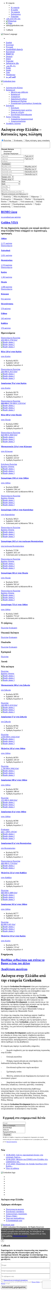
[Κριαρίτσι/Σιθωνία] (14, 1132)
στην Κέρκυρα (7, 451)
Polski (8, 68)
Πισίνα (28, 199)
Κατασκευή (10, 90)
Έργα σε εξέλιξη (17, 112)
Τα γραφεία (15, 12)
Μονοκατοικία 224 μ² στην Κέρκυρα (16, 446)
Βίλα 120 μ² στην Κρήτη (11, 352)
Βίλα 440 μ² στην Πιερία (11, 415)
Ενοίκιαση (18, 140)
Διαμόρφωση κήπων (19, 99)
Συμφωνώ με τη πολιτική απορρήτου (16, 1280)
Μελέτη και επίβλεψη (19, 92)
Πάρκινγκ (35, 197)
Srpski (8, 70)
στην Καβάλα (6, 877)
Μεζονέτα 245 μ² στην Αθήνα (13, 748)
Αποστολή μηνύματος (14, 1287)
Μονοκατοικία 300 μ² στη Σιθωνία (15, 685)
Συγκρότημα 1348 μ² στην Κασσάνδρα (17, 510)
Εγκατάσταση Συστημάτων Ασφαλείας (26, 103)
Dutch (8, 59)
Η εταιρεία (15, 7)
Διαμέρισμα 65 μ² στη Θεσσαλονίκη (16, 843)
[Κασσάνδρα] (14, 1128)
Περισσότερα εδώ (20, 1236)
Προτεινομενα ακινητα (15, 1209)
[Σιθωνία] (14, 1130)
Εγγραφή (7, 1135)
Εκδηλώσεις (16, 14)
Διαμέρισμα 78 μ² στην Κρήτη (13, 383)
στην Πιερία (6, 420)
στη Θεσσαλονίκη (8, 848)
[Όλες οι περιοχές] (14, 1126)
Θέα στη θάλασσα (21, 197)
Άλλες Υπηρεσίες (13, 117)
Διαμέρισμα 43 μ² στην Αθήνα (13, 812)
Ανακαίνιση (15, 97)
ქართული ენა (12, 63)
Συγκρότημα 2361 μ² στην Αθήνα (15, 478)
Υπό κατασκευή (27, 202)
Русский (9, 47)
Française (9, 61)
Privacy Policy (11, 1216)
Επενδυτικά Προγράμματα (21, 114)
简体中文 (10, 54)
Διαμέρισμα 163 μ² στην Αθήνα (14, 904)
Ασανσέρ (7, 197)
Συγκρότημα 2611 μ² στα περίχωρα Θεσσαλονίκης (22, 541)
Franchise (14, 16)
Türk (8, 72)
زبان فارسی (11, 66)
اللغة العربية (11, 77)
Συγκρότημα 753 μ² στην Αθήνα (14, 604)
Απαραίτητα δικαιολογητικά (22, 119)
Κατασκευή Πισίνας (19, 101)
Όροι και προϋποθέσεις (15, 1218)
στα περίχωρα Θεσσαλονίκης (12, 546)
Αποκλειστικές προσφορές (16, 1214)
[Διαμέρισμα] (11, 151)
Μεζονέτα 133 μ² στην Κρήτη (13, 936)
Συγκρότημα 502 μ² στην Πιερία (14, 573)
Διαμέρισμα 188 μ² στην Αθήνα (14, 780)
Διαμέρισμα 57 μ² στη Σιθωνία (14, 717)
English (9, 43)
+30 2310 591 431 (13, 19)
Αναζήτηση (6, 164)
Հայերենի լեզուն (14, 49)
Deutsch (9, 56)
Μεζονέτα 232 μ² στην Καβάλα (14, 873)
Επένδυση (10, 105)
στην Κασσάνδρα (8, 515)
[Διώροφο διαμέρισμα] (11, 154)
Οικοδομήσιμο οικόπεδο (22, 204)
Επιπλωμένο (6, 199)
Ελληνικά (9, 45)
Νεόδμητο (13, 202)
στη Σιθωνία (6, 690)
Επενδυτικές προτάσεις (15, 1211)
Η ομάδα (14, 10)
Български (10, 52)
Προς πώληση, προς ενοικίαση (37, 140)
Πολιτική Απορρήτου (11, 1141)
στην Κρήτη (5, 356)
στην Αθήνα (5, 483)
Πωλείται (7, 140)
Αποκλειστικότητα (18, 121)
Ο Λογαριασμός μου (14, 1220)
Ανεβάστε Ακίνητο (13, 123)
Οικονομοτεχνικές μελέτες (21, 110)
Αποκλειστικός (19, 207)
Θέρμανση (18, 199)
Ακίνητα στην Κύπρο (14, 88)
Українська (10, 75)
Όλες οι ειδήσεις (12, 1168)
